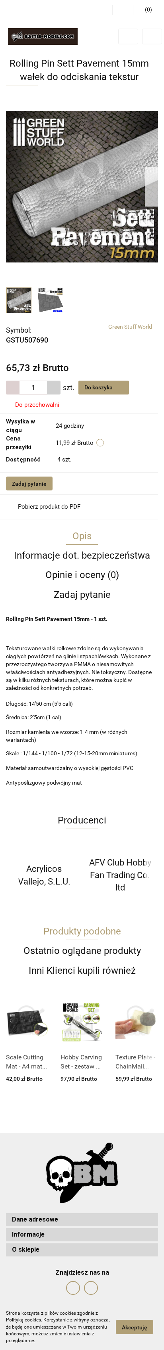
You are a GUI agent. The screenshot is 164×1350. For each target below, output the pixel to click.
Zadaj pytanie (29, 484)
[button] (145, 10)
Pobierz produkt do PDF (49, 506)
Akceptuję (134, 1327)
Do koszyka (99, 387)
